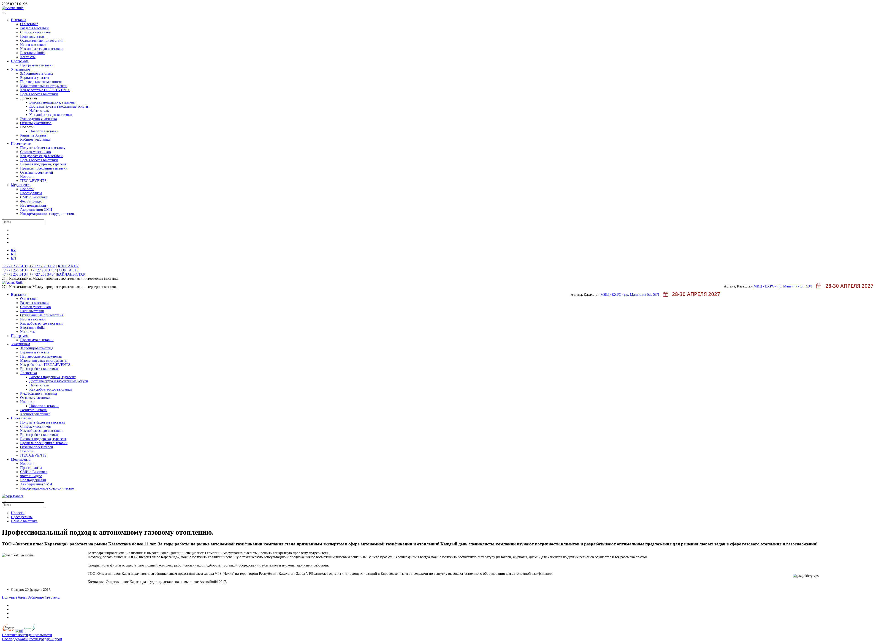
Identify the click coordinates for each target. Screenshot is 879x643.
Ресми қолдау (40, 639)
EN (13, 258)
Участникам (20, 69)
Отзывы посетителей (36, 172)
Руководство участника (38, 119)
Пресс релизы (22, 517)
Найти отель (39, 110)
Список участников (35, 32)
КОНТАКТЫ (68, 266)
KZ (13, 250)
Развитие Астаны (33, 135)
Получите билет (14, 597)
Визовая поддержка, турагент (52, 102)
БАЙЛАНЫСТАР (71, 274)
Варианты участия (34, 77)
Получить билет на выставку (42, 148)
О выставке (29, 24)
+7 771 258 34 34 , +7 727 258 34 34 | (30, 270)
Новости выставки (44, 131)
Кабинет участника (35, 139)
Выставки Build (32, 53)
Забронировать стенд (36, 73)
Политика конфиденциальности (27, 635)
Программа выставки (37, 65)
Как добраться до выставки (41, 49)
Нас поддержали (33, 205)
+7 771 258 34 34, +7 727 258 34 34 (28, 266)
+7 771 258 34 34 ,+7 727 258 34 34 (28, 274)
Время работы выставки (39, 94)
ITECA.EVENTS (33, 181)
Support (56, 639)
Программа (20, 61)
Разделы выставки (34, 28)
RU (13, 254)
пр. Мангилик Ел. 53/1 (795, 286)
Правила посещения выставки (44, 168)
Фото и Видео (31, 201)
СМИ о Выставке (33, 197)
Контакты (27, 57)
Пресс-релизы (31, 193)
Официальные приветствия (41, 40)
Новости (27, 176)
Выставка (18, 20)
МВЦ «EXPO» (765, 286)
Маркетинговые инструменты (43, 86)
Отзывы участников (36, 123)
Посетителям (21, 143)
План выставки (32, 36)
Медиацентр (20, 185)
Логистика (28, 373)
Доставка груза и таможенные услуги (58, 106)
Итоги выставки (33, 45)
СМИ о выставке (24, 521)
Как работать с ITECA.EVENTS (45, 90)
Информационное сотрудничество (47, 214)
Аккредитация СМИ (36, 209)
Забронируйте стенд (44, 597)
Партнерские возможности (41, 82)
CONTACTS (69, 270)
